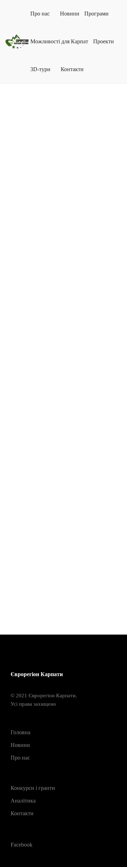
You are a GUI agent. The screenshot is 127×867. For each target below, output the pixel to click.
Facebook (21, 845)
